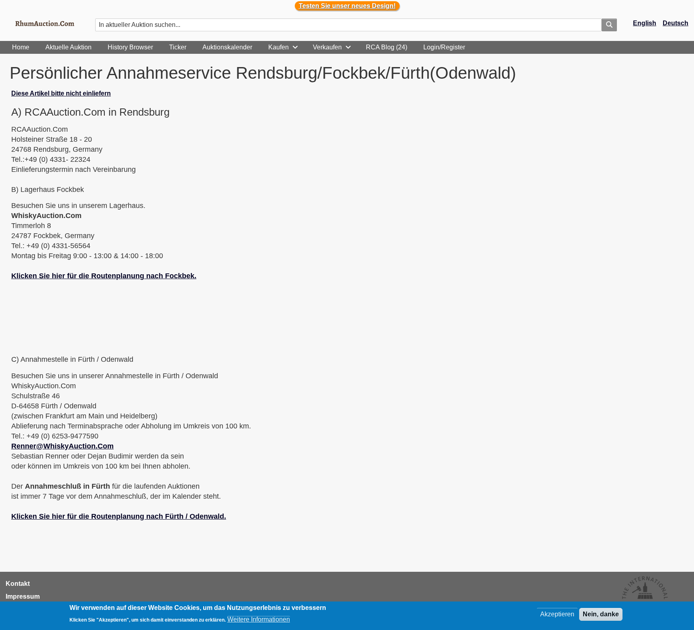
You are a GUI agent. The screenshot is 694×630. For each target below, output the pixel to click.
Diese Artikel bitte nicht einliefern (61, 93)
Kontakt (18, 583)
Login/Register (444, 47)
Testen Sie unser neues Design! (347, 5)
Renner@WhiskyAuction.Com (62, 446)
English (644, 23)
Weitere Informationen (258, 619)
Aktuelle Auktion (68, 47)
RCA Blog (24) (386, 47)
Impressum (23, 596)
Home (20, 47)
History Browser (130, 47)
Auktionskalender (227, 47)
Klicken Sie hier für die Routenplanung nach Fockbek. (103, 276)
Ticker (177, 47)
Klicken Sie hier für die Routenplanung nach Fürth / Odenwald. (118, 516)
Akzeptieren (557, 614)
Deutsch (675, 23)
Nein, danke (601, 614)
